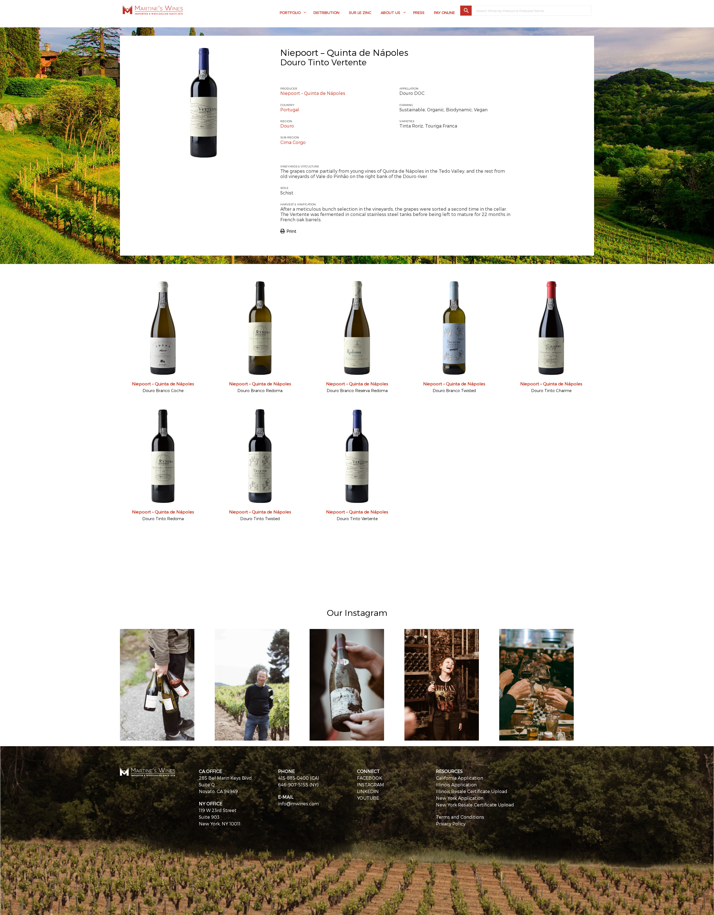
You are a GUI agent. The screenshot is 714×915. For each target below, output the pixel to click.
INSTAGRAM (370, 784)
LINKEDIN (368, 791)
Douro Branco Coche (163, 390)
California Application (459, 777)
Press (418, 12)
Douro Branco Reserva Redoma (357, 390)
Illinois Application (456, 784)
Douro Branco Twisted (454, 390)
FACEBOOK (369, 777)
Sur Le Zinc (360, 12)
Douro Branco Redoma (260, 390)
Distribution (326, 12)
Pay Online (444, 12)
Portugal (289, 109)
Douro (287, 125)
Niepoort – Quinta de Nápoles (344, 52)
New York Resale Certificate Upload (475, 804)
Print (291, 231)
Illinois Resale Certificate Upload (471, 791)
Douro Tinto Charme (551, 390)
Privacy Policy (450, 823)
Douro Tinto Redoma (163, 518)
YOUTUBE (368, 798)
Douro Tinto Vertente (357, 518)
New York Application (459, 798)
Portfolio (290, 12)
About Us (390, 12)
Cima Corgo (293, 142)
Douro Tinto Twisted (260, 518)
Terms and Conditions (460, 817)
